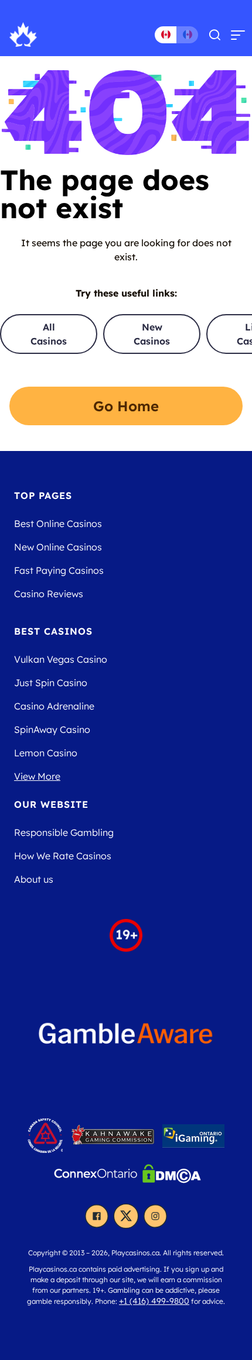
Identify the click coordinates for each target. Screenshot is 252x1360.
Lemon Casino (45, 753)
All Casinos (48, 334)
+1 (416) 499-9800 (154, 1301)
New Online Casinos (58, 547)
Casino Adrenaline (54, 706)
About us (33, 879)
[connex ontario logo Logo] (97, 1177)
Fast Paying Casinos (59, 570)
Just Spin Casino (50, 682)
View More (37, 776)
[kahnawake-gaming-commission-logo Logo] (114, 1139)
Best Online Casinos (58, 523)
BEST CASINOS (53, 631)
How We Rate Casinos (62, 856)
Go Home (126, 406)
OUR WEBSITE (51, 804)
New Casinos (152, 334)
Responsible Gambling (64, 832)
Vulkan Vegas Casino (60, 659)
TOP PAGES (43, 495)
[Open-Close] (238, 34)
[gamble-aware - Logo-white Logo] (126, 1038)
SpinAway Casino (52, 729)
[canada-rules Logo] (47, 1139)
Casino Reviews (48, 594)
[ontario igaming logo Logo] (193, 1139)
